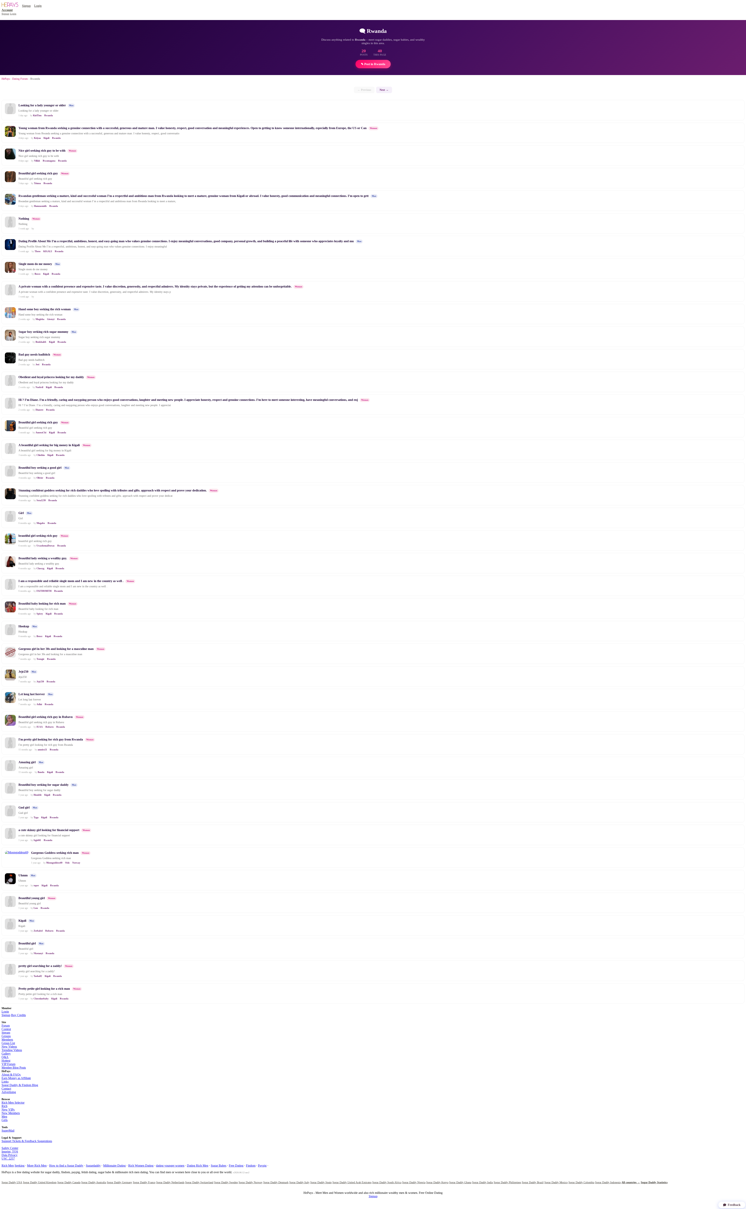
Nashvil (39, 387)
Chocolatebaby (41, 998)
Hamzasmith (40, 206)
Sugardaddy (93, 1165)
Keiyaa (37, 138)
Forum (6, 1025)
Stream (6, 1032)
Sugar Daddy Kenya (437, 1182)
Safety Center (10, 1148)
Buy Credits (18, 1015)
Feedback (734, 1204)
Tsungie (40, 659)
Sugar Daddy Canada (68, 1182)
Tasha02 (38, 976)
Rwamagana (49, 160)
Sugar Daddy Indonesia (608, 1182)
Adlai (39, 704)
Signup (26, 5)
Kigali (46, 138)
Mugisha (40, 319)
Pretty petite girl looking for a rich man (44, 988)
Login (38, 5)
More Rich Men (37, 1165)
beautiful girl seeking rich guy (38, 535)
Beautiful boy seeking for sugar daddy (43, 784)
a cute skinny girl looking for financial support (48, 830)
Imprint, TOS (10, 1151)
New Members (11, 1113)
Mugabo (41, 523)
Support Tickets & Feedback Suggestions (27, 1141)
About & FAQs (11, 1074)
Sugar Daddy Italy (299, 1182)
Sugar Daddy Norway (250, 1182)
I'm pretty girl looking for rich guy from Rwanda (50, 739)
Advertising (9, 1092)
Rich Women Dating (140, 1165)
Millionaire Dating (114, 1165)
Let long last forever (31, 694)
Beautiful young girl (31, 898)
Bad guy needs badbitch (34, 354)
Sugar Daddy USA (12, 1182)
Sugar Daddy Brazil (533, 1182)
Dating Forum (20, 78)
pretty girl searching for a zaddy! (40, 966)
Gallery (6, 1053)
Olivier (40, 477)
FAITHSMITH (44, 591)
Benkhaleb (41, 342)
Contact (6, 1088)
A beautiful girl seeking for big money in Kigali (49, 445)
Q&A (5, 1057)
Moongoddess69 (54, 862)
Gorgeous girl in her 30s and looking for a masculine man (56, 648)
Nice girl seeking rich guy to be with (41, 150)
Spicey (40, 613)
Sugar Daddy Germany (119, 1182)
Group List (8, 1043)
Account (7, 10)
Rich (4, 1106)
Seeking (19, 1165)
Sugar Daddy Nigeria (413, 1182)
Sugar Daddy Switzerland (199, 1182)
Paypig (262, 1165)
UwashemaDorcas (46, 545)
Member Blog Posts (14, 1067)
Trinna (37, 183)
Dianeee (39, 409)
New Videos (9, 1046)
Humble (38, 795)
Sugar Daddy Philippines (507, 1182)
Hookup (23, 626)
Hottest (6, 1060)
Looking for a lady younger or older (42, 105)
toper (36, 885)
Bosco (37, 274)
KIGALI (47, 251)
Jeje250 (23, 671)
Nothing (23, 218)
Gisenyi (50, 319)
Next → (384, 89)
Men (4, 1116)
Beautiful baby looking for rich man (42, 603)
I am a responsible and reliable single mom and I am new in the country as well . (70, 581)
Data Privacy (9, 1155)
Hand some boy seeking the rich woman (44, 309)
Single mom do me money (35, 264)
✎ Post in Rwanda (373, 64)
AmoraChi (41, 432)
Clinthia (41, 455)
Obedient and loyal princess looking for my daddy (51, 377)
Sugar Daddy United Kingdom (40, 1182)
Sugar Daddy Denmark (275, 1182)
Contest (6, 1029)
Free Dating (236, 1165)
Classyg (40, 568)
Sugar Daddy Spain (321, 1182)
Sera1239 (41, 500)
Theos (38, 251)
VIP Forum (8, 1064)
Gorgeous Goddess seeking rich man (55, 852)
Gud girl (24, 807)
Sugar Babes (218, 1165)
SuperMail (8, 1130)
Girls (5, 1120)
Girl (21, 513)
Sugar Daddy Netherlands (170, 1182)
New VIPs (8, 1109)
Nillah (37, 160)
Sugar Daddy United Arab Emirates (351, 1182)
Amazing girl (27, 762)
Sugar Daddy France (144, 1182)
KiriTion (37, 115)
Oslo (67, 862)
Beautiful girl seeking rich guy (38, 173)
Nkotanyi (38, 953)
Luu (36, 908)
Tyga (36, 817)
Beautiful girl (27, 943)
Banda (41, 772)
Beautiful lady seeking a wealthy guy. (42, 558)
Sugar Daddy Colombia (581, 1182)
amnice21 (42, 749)
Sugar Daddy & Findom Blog (20, 1085)
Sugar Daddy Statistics (654, 1182)
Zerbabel (38, 930)
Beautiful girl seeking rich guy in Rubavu (45, 717)
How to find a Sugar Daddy (66, 1165)
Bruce (39, 636)
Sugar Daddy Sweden (226, 1182)
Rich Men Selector (13, 1102)
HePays (6, 78)
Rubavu (49, 727)
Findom (250, 1165)
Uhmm (23, 875)
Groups (6, 1036)
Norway (76, 862)
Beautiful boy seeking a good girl (39, 467)
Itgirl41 (37, 840)
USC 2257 (8, 1158)
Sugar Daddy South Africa (386, 1182)
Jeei (37, 364)
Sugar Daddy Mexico (556, 1182)
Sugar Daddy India (482, 1182)
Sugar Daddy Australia (93, 1182)
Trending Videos (12, 1050)
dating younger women (170, 1165)
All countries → (630, 1182)
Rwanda (48, 115)
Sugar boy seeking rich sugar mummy (43, 331)
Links (5, 1081)
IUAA (40, 727)
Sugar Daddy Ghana (460, 1182)
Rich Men (8, 1165)
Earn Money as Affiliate (16, 1078)
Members (7, 1039)
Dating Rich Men (197, 1165)
